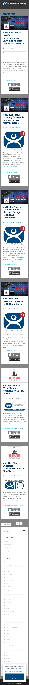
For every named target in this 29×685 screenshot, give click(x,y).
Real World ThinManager (12, 627)
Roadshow (8, 636)
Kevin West (16, 398)
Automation (9, 568)
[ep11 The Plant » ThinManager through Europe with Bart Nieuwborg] (14, 197)
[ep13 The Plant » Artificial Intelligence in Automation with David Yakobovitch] (14, 23)
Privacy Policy (18, 671)
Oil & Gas (8, 618)
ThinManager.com (8, 544)
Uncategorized (9, 655)
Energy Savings (10, 590)
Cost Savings (9, 574)
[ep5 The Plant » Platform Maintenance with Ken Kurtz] (14, 453)
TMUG (7, 652)
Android (8, 562)
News (7, 614)
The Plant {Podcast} (9, 541)
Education (8, 586)
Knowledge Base (8, 551)
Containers (8, 571)
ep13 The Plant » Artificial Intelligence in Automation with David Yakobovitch (13, 38)
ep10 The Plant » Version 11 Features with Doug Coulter (14, 301)
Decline (14, 678)
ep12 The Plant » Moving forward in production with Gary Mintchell (13, 118)
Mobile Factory (10, 611)
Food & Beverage (10, 593)
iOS (7, 605)
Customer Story (10, 580)
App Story (8, 565)
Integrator (8, 602)
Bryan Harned (16, 48)
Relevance (8, 633)
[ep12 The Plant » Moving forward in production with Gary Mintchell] (14, 105)
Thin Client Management (12, 646)
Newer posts (6, 524)
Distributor (8, 583)
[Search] (24, 530)
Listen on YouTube (19, 80)
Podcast (8, 624)
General (8, 596)
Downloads (7, 547)
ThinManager (9, 649)
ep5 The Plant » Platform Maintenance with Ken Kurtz (13, 467)
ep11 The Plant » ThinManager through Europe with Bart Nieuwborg (12, 212)
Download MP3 (9, 80)
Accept (15, 675)
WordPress (19, 683)
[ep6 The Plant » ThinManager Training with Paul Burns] (14, 375)
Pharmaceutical (10, 621)
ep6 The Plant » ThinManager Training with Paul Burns (13, 389)
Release (8, 630)
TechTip (8, 642)
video (7, 658)
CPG (7, 577)
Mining (7, 608)
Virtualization (9, 661)
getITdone (8, 599)
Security (8, 639)
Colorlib (9, 683)
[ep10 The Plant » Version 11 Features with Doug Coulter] (14, 289)
